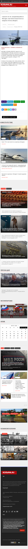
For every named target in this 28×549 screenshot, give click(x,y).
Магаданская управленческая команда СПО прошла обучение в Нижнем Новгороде (18, 396)
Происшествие (7, 348)
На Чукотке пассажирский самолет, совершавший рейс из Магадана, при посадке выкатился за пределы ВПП (14, 166)
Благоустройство (5, 413)
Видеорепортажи (11, 24)
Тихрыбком (21, 274)
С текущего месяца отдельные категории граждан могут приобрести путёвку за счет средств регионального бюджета (13, 263)
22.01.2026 (3, 138)
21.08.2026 (4, 216)
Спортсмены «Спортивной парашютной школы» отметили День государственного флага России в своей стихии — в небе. (20, 384)
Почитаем (5, 433)
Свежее (2, 348)
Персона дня (5, 270)
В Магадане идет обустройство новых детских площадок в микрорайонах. (13, 419)
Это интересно (17, 348)
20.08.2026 (4, 192)
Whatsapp (17, 101)
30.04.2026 (4, 274)
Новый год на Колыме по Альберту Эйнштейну (19, 451)
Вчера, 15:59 (17, 377)
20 (14, 335)
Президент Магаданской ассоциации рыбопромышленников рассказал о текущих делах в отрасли (13, 291)
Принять (22, 530)
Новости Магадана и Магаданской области (9, 6)
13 (14, 333)
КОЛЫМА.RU (6, 5)
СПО (2, 399)
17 (2, 335)
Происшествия (10, 26)
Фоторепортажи (6, 301)
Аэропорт (16, 216)
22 (21, 335)
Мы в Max (4, 101)
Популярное (3, 188)
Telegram (11, 101)
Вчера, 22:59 (4, 351)
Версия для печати (5, 47)
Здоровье (14, 242)
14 (17, 333)
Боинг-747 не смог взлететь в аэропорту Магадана (13, 142)
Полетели (4, 24)
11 (6, 333)
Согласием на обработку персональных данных (12, 527)
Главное (4, 26)
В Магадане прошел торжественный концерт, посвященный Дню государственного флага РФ (13, 313)
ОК (15, 104)
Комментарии (8, 188)
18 (6, 335)
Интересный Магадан (7, 104)
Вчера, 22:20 (4, 377)
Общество (11, 216)
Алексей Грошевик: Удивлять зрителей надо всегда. (7, 458)
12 (10, 333)
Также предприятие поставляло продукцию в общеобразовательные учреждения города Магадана (14, 211)
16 (25, 333)
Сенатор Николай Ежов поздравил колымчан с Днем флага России (7, 382)
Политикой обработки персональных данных (13, 525)
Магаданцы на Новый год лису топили (7, 451)
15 (21, 333)
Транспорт (10, 168)
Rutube (22, 101)
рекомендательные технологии (10, 528)
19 (10, 335)
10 (2, 333)
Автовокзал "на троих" (8, 441)
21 (17, 335)
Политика (12, 348)
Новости (9, 192)
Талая (19, 242)
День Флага (4, 385)
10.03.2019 (3, 161)
